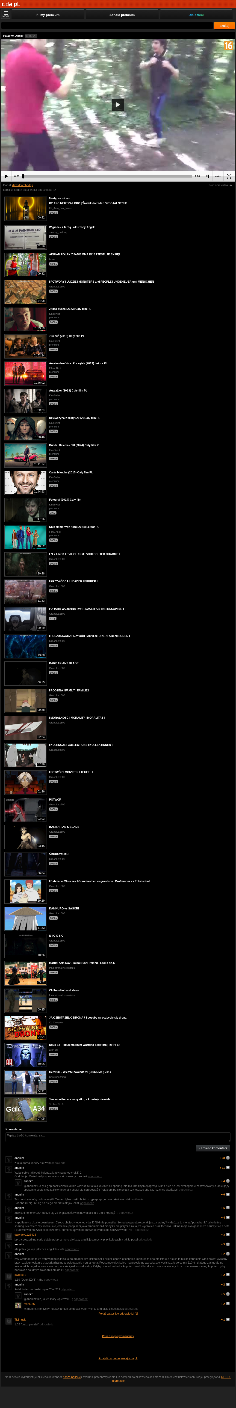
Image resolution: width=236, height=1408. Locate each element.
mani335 (29, 1304)
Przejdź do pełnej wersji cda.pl (118, 1358)
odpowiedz (58, 1163)
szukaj (224, 25)
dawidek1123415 (25, 1234)
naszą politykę (72, 1377)
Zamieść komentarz (213, 1148)
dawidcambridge (22, 185)
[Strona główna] (11, 4)
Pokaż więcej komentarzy (118, 1336)
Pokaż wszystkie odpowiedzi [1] (118, 1313)
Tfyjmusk (20, 1319)
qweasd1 (20, 1274)
